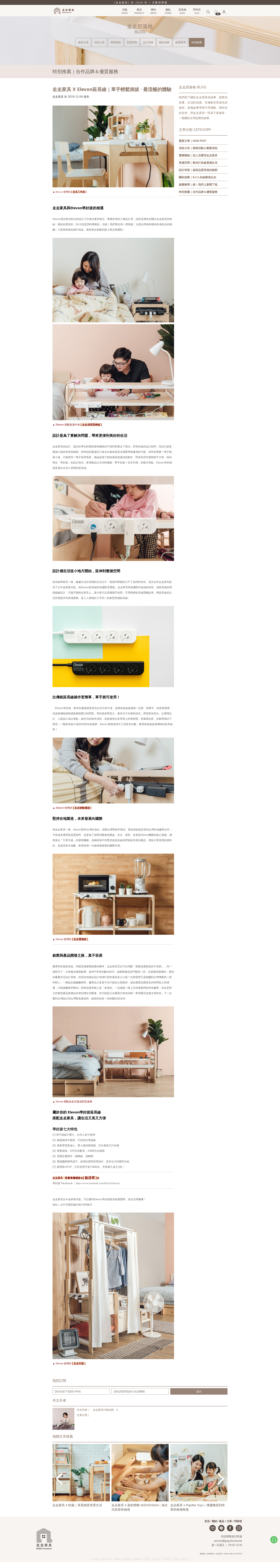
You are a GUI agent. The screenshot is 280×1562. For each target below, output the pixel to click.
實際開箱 (116, 42)
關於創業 (164, 42)
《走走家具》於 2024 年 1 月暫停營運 (140, 2)
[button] (224, 13)
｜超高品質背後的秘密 (198, 170)
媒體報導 (180, 42)
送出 (199, 1391)
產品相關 (196, 18)
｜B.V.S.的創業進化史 (197, 177)
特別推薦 (197, 42)
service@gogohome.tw (228, 1541)
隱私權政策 (210, 1554)
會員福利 (223, 18)
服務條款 (203, 1554)
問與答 (238, 1521)
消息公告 (182, 18)
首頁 (207, 1521)
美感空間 (132, 42)
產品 (221, 1521)
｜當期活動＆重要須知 (198, 148)
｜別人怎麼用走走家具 (198, 155)
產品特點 (138, 18)
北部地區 (167, 18)
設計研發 (148, 42)
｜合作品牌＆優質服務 (198, 192)
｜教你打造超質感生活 (198, 162)
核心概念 (153, 18)
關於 (214, 1521)
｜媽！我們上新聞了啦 (198, 184)
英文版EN (219, 1554)
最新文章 (83, 42)
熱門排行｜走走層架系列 (128, 18)
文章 (229, 1521)
